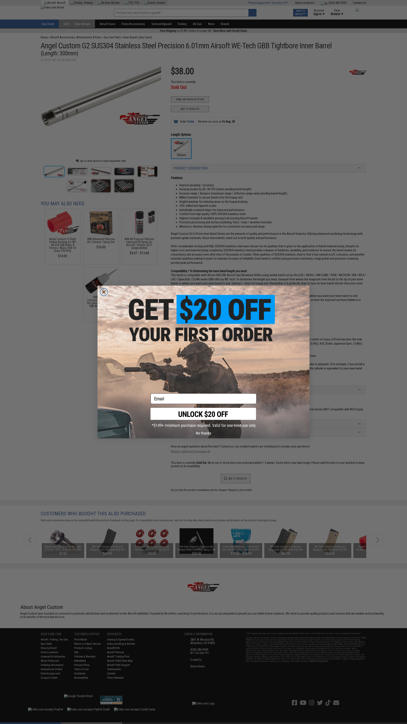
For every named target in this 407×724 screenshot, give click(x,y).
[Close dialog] (104, 292)
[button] (203, 418)
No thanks (203, 433)
